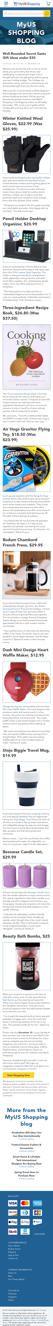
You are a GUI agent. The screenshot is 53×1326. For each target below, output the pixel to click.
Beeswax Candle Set (38, 892)
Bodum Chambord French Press (24, 607)
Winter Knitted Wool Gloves (31, 180)
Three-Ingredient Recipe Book (21, 393)
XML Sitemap (41, 1310)
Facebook (11, 1068)
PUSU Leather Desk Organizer (26, 272)
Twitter (33, 1068)
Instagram (21, 1068)
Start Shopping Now (18, 1075)
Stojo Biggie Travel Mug (25, 819)
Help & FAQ (13, 1255)
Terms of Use (36, 1320)
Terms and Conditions (21, 1320)
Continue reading (26, 1139)
